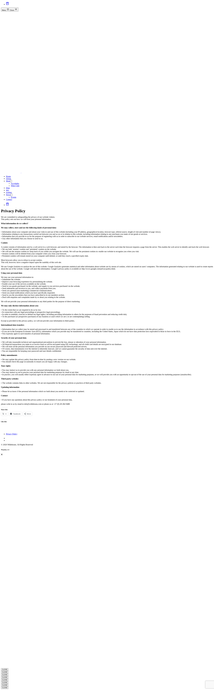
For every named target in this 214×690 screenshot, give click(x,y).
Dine (8, 188)
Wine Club (15, 186)
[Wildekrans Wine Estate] (11, 172)
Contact (9, 199)
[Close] (1, 454)
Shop (8, 181)
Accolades (15, 183)
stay (7, 190)
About (8, 179)
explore (9, 192)
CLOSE (4, 669)
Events (13, 197)
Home (8, 176)
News (8, 195)
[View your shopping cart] (7, 4)
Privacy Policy (11, 434)
